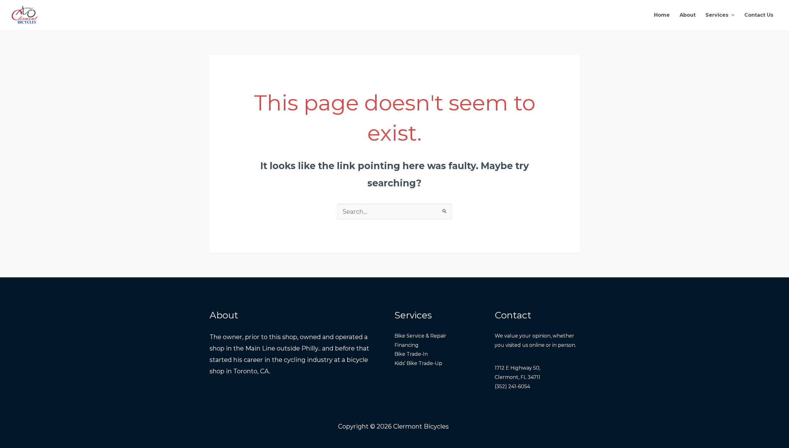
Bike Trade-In (411, 354)
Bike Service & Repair (420, 336)
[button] (731, 15)
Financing (406, 345)
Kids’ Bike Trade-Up (418, 363)
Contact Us (758, 15)
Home (662, 15)
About (688, 15)
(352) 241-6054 (512, 386)
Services (716, 15)
